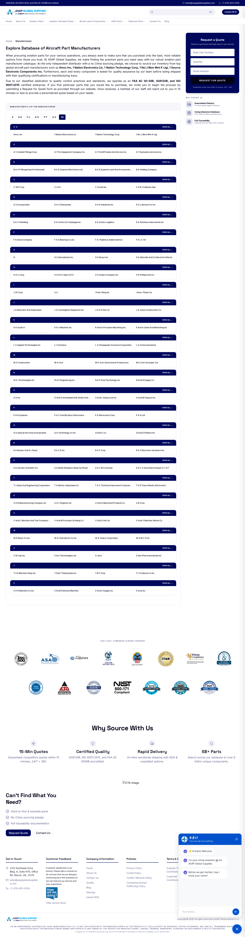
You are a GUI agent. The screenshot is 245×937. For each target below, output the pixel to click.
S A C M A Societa (103, 468)
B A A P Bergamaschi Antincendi (29, 169)
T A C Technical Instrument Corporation (113, 485)
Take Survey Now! (56, 902)
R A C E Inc (59, 450)
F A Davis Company (23, 239)
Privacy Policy (134, 868)
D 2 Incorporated (21, 204)
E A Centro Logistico (104, 222)
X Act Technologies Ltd (65, 555)
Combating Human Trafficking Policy (136, 884)
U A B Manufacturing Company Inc (30, 503)
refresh (236, 839)
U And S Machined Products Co (110, 503)
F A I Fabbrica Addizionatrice (108, 239)
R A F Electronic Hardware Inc (150, 450)
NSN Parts (117, 21)
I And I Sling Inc (102, 292)
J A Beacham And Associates (27, 310)
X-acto (98, 555)
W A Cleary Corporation (106, 538)
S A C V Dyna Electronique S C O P (152, 468)
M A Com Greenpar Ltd (147, 362)
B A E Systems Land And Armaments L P (113, 169)
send (235, 912)
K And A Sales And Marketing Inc (151, 327)
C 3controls (100, 187)
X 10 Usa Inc (19, 555)
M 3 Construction (22, 362)
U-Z (54, 117)
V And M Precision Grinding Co (69, 520)
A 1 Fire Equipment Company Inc (69, 152)
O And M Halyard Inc (146, 397)
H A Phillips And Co (145, 275)
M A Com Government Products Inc (112, 362)
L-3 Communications (146, 345)
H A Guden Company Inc (106, 275)
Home (9, 21)
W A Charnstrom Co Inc (65, 538)
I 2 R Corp (18, 292)
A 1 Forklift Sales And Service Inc (110, 152)
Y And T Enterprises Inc (65, 573)
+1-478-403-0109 (230, 3)
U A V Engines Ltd (62, 503)
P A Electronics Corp (105, 415)
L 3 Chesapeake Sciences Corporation (113, 345)
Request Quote (18, 833)
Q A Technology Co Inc (65, 432)
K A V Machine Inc (63, 327)
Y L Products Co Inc (145, 573)
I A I (56, 292)
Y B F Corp (100, 573)
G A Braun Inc (101, 257)
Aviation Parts (36, 21)
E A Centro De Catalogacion (67, 222)
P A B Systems (20, 415)
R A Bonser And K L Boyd (25, 450)
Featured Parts (135, 21)
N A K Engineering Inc (64, 380)
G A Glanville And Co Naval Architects (154, 257)
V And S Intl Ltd (102, 520)
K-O (37, 117)
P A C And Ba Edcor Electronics (69, 415)
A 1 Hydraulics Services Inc (149, 152)
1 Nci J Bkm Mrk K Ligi (146, 134)
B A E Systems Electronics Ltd (68, 169)
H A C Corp (19, 275)
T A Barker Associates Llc (66, 485)
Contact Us (155, 21)
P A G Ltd (140, 415)
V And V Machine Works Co (149, 520)
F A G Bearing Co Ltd (64, 239)
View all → (167, 127)
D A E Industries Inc (104, 204)
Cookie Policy (133, 872)
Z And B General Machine (66, 590)
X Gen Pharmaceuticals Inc (149, 555)
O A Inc (17, 397)
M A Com (58, 362)
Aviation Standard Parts (61, 21)
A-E (20, 117)
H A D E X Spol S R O (64, 275)
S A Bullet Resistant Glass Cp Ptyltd (71, 468)
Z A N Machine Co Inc (24, 590)
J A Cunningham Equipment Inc (69, 310)
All (62, 117)
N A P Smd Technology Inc (107, 380)
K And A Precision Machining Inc (110, 327)
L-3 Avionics (60, 345)
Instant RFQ (230, 12)
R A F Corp (100, 450)
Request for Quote (212, 80)
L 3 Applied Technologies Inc (27, 345)
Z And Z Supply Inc (104, 590)
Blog (167, 21)
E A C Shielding (21, 222)
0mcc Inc (18, 134)
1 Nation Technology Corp (107, 134)
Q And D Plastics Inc (145, 432)
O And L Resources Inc (105, 397)
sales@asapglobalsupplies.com (200, 3)
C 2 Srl (57, 187)
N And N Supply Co (145, 380)
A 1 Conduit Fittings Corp (25, 152)
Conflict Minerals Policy (139, 877)
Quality (90, 882)
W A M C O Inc (143, 538)
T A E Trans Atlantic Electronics (151, 485)
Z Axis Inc (140, 590)
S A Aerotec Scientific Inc (26, 468)
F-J (28, 117)
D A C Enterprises (62, 204)
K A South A (19, 327)
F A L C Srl (141, 239)
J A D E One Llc (102, 310)
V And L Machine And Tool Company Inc (32, 520)
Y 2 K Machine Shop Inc (25, 573)
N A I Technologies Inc (24, 380)
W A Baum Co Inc (22, 538)
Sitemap (90, 892)
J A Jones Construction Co (148, 310)
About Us (21, 21)
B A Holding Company (146, 169)
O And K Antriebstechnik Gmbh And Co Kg (72, 397)
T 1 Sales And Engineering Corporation (32, 485)
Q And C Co (100, 432)
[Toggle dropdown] (45, 21)
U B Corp (140, 503)
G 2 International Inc (63, 257)
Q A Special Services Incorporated (30, 432)
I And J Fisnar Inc (144, 292)
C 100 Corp (19, 187)
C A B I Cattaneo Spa (146, 187)
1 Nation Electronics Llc (65, 134)
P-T (45, 117)
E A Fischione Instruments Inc (150, 222)
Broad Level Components (92, 21)
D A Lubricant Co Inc (146, 204)
